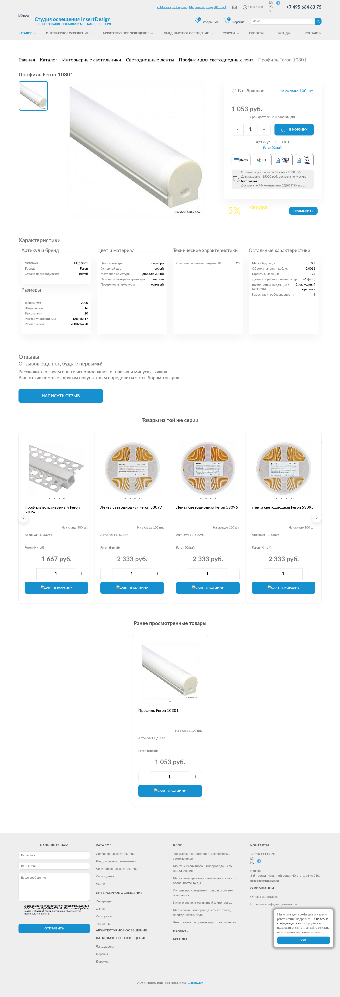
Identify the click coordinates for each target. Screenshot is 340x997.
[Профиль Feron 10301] (136, 150)
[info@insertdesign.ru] (234, 7)
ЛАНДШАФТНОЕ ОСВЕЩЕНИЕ (121, 938)
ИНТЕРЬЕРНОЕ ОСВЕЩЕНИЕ (119, 892)
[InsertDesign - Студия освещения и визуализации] (25, 21)
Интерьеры (104, 901)
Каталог (103, 845)
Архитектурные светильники (117, 868)
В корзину (298, 129)
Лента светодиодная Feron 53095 (283, 507)
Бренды (180, 939)
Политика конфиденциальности (273, 904)
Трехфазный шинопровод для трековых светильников (201, 856)
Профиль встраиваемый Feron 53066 (52, 509)
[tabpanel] (56, 468)
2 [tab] (54, 498)
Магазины (103, 923)
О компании (262, 888)
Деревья (102, 954)
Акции (100, 883)
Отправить (54, 928)
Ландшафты (105, 946)
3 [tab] (59, 498)
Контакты (259, 845)
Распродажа (105, 876)
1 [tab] (49, 499)
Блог (177, 845)
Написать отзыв (61, 396)
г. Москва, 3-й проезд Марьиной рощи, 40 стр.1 (191, 7)
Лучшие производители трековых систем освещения (203, 893)
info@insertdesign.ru (264, 880)
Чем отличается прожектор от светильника (204, 922)
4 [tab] (64, 498)
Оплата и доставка (264, 896)
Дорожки (103, 961)
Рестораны (104, 916)
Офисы (101, 908)
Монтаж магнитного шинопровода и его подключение (202, 868)
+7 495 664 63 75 (304, 7)
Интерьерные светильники (115, 853)
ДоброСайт (195, 983)
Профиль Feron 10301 (158, 711)
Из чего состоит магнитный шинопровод (202, 902)
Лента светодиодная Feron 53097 (131, 507)
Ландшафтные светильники (116, 861)
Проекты (181, 931)
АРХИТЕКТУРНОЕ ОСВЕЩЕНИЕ (121, 930)
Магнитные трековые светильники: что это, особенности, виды (204, 881)
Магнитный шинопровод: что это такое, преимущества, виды (202, 912)
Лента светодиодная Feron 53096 (207, 507)
